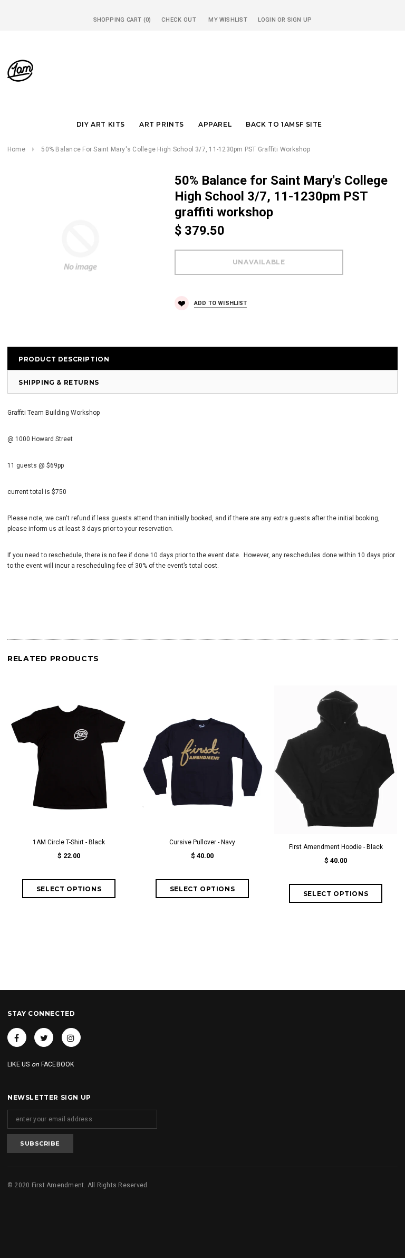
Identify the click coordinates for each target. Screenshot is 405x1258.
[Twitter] (43, 1037)
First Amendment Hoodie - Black (336, 847)
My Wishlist (227, 19)
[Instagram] (71, 1037)
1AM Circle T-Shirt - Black (69, 842)
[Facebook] (16, 1037)
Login (267, 19)
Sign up (299, 19)
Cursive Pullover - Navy (202, 842)
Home (16, 149)
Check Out (178, 19)
